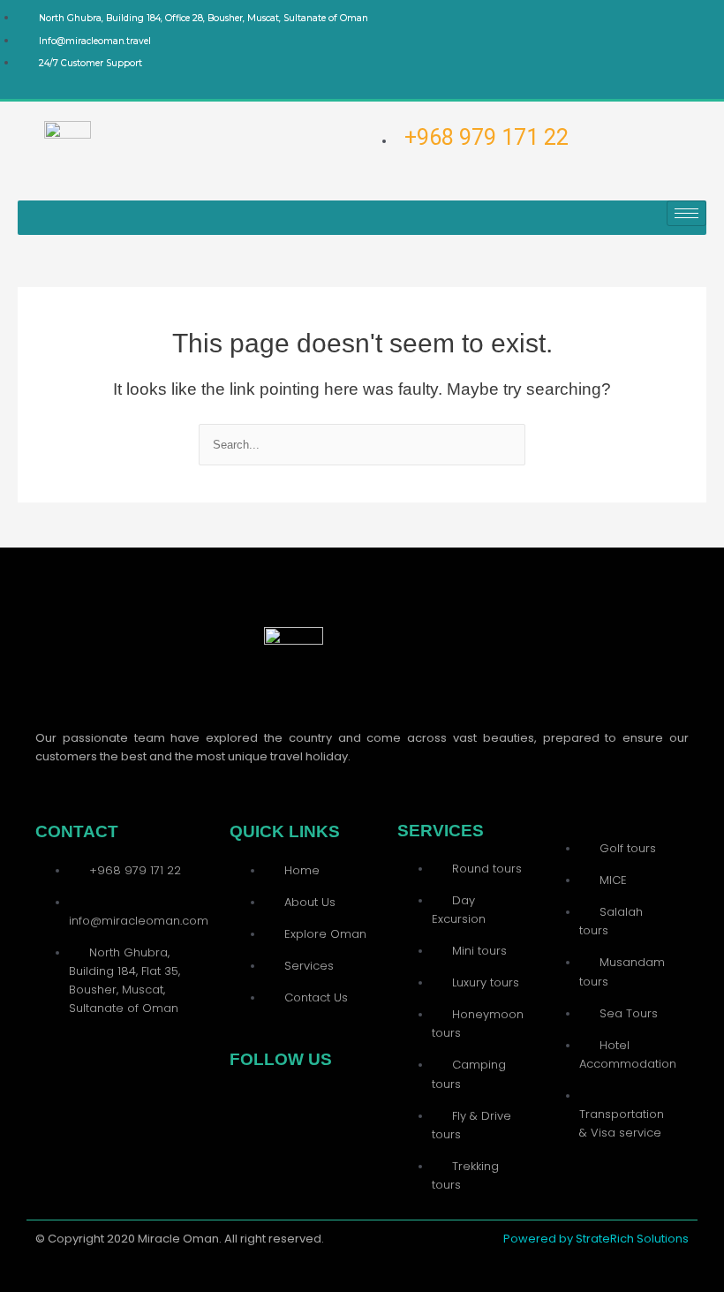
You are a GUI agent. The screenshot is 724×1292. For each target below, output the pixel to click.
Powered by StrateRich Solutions (596, 1238)
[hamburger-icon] (686, 213)
